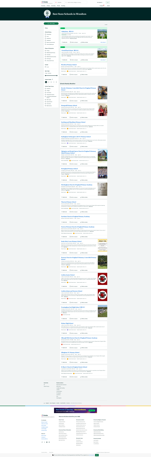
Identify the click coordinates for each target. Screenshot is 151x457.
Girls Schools (96, 440)
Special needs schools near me (81, 430)
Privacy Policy (51, 452)
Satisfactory (49, 38)
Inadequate (49, 40)
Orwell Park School (83, 53)
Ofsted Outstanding (97, 432)
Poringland (58, 393)
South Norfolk (62, 403)
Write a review (85, 42)
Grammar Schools (79, 441)
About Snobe (43, 435)
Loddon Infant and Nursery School (83, 296)
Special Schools (49, 101)
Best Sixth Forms (62, 440)
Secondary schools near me (81, 423)
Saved (108, 5)
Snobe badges (43, 428)
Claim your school (44, 423)
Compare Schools (62, 421)
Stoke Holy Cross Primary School (83, 246)
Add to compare (74, 42)
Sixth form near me (79, 435)
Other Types (49, 99)
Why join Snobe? (44, 422)
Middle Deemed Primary (51, 52)
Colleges (48, 90)
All (44, 384)
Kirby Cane (58, 386)
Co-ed (48, 67)
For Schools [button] (99, 2)
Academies (48, 88)
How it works (43, 425)
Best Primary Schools (62, 433)
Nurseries (43, 5)
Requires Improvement (51, 42)
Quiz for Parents (61, 425)
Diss (57, 396)
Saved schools (61, 423)
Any (46, 82)
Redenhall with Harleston (61, 384)
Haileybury (83, 35)
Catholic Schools (97, 425)
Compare (101, 5)
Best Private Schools (62, 437)
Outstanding (49, 34)
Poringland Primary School (83, 174)
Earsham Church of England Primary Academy (83, 219)
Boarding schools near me (80, 431)
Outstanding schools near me (81, 433)
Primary (48, 5)
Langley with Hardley (60, 388)
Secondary (53, 5)
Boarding (63, 5)
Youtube (47, 442)
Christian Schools (97, 426)
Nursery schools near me (80, 428)
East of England (52, 403)
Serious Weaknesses (50, 44)
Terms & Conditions (44, 452)
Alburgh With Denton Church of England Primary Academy (83, 342)
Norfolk (58, 403)
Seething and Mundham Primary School (83, 126)
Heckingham (58, 398)
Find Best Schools (62, 426)
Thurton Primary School (83, 206)
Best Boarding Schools (63, 438)
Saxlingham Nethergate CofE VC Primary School (83, 141)
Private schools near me (80, 426)
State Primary (46, 386)
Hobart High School (83, 328)
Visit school (103, 42)
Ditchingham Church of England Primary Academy (83, 191)
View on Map (52, 23)
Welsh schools (49, 105)
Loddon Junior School (83, 280)
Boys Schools (96, 442)
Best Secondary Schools (63, 435)
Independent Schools (50, 94)
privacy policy (91, 455)
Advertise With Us (44, 439)
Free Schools (49, 92)
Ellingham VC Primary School (83, 357)
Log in (108, 2)
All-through (49, 58)
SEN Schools (78, 445)
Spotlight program (44, 427)
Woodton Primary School (83, 69)
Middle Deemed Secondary (51, 56)
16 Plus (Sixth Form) (50, 60)
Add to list (65, 42)
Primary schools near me (80, 421)
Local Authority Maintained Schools (51, 97)
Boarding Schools (79, 443)
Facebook (42, 442)
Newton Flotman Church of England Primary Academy (83, 231)
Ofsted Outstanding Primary (99, 433)
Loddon (58, 389)
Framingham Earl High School (83, 312)
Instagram (49, 442)
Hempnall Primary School (83, 111)
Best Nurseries (61, 432)
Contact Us (43, 437)
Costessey (58, 394)
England (47, 403)
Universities (49, 103)
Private (58, 5)
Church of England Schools (98, 421)
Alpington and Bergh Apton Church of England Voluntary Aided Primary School (83, 157)
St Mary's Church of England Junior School (83, 371)
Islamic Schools (96, 423)
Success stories (44, 430)
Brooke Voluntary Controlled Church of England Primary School (83, 94)
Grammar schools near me (81, 425)
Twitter (44, 442)
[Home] (44, 403)
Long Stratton (59, 391)
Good (48, 36)
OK (97, 455)
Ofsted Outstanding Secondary (99, 435)
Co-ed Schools (96, 443)
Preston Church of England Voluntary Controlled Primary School (83, 263)
